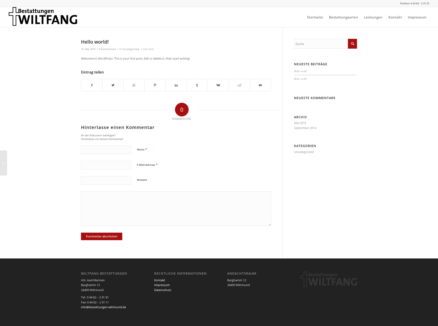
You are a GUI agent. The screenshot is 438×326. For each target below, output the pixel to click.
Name (142, 149)
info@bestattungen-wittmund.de (103, 307)
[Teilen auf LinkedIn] (176, 85)
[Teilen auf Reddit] (239, 85)
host (151, 49)
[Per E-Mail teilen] (260, 85)
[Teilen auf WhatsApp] (134, 85)
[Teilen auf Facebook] (91, 85)
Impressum (162, 285)
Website (142, 179)
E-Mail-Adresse (147, 165)
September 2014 (305, 128)
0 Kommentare (107, 49)
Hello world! (95, 42)
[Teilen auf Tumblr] (197, 85)
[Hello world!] (3, 163)
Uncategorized (130, 49)
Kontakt (159, 280)
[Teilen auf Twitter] (112, 85)
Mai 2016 (300, 123)
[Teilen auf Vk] (218, 85)
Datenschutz (162, 290)
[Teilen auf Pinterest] (155, 85)
